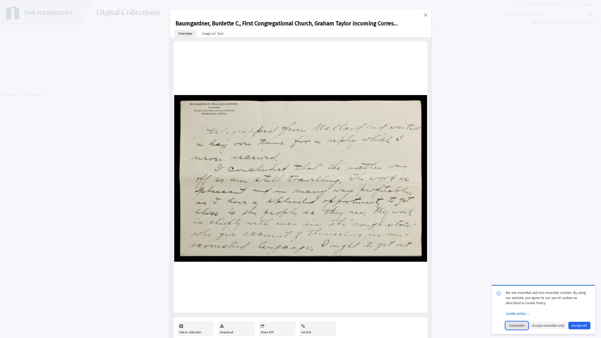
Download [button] (226, 332)
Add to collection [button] (190, 332)
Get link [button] (306, 332)
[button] (425, 15)
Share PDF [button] (267, 332)
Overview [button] (185, 34)
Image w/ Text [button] (212, 34)
